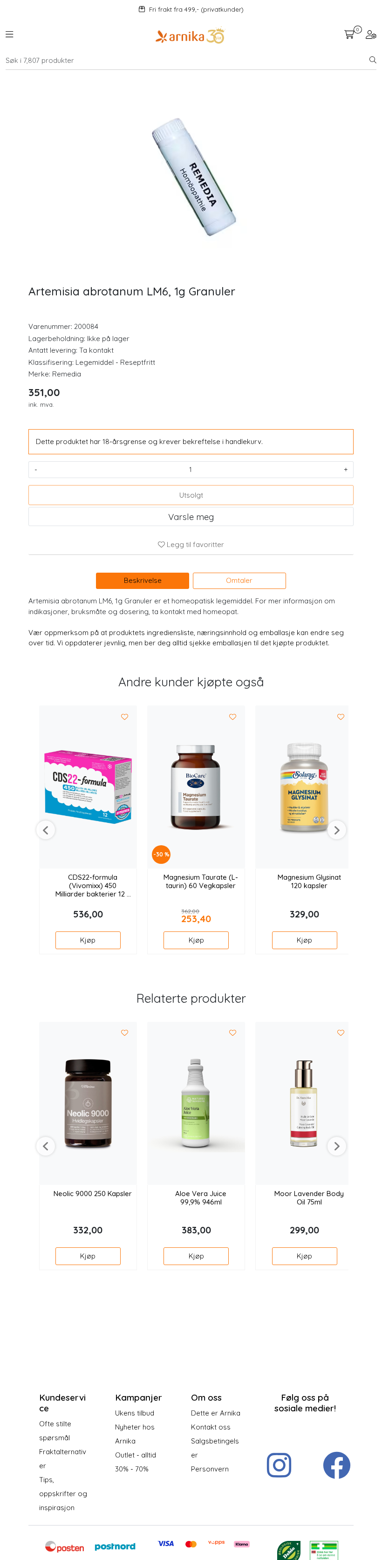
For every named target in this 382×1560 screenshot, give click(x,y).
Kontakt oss (211, 1427)
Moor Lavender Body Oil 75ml (309, 1198)
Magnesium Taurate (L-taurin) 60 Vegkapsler (201, 881)
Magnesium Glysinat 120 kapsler (309, 881)
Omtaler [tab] (239, 580)
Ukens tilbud (134, 1413)
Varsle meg (191, 516)
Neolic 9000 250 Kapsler (93, 1194)
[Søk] (372, 60)
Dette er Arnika (215, 1413)
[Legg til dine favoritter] (125, 717)
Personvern (210, 1468)
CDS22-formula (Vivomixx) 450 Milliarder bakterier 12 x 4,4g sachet (92, 886)
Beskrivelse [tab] (143, 580)
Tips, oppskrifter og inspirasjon (63, 1493)
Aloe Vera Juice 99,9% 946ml (200, 1198)
